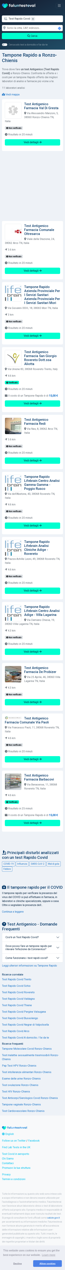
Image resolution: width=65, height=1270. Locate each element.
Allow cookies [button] (48, 1263)
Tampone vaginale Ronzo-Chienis (21, 1104)
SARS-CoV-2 (37, 863)
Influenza (22, 863)
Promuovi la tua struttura (16, 1167)
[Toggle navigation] (59, 5)
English (9, 1134)
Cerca (33, 35)
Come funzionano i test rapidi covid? (27, 958)
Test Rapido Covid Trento (16, 979)
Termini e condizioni (13, 1179)
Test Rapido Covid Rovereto (18, 992)
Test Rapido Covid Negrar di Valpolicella (25, 1024)
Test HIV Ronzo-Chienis (16, 1091)
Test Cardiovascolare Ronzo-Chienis (23, 1111)
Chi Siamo (8, 1158)
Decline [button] (17, 1263)
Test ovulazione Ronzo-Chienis (20, 1085)
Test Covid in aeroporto (15, 1154)
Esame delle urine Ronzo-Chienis (21, 1078)
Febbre (7, 869)
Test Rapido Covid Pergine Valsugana (24, 1011)
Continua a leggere (13, 911)
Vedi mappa (12, 94)
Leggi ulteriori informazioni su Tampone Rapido (29, 965)
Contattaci (8, 1163)
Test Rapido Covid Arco (15, 1031)
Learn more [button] (48, 1255)
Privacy (6, 1174)
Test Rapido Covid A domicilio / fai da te (25, 1037)
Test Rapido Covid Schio (16, 985)
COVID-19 (9, 863)
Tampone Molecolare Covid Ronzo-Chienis (27, 1048)
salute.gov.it (53, 1217)
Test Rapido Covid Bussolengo (20, 1018)
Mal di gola (53, 863)
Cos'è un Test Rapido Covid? (22, 937)
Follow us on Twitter (14, 1140)
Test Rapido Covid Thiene (17, 1005)
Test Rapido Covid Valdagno (18, 998)
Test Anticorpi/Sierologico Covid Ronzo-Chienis (30, 1098)
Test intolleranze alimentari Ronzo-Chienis (26, 1072)
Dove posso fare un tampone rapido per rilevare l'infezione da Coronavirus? (29, 947)
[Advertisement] (32, 186)
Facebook (34, 1140)
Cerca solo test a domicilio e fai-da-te (28, 44)
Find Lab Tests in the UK (16, 1147)
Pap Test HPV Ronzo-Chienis (19, 1065)
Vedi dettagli (31, 142)
